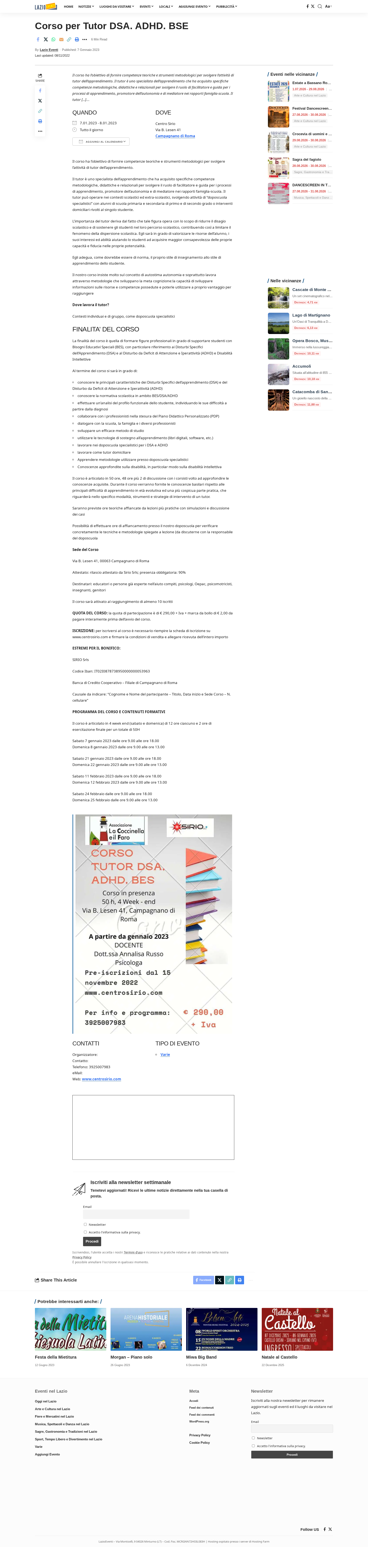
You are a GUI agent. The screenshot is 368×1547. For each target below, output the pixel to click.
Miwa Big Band (201, 1357)
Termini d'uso (133, 1252)
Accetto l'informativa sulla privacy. (115, 1232)
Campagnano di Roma (175, 135)
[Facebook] (307, 6)
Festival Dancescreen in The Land (320, 108)
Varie (165, 1054)
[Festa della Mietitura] (70, 1329)
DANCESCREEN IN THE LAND (317, 185)
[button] (320, 6)
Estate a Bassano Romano (314, 83)
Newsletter (97, 1224)
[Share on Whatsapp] (53, 39)
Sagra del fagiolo (306, 160)
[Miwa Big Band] (221, 1329)
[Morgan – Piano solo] (146, 1329)
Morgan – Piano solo (131, 1357)
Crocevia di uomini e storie (315, 134)
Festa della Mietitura (55, 1357)
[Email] (61, 39)
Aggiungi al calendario (104, 142)
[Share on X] (46, 39)
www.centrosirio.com (101, 1079)
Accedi (193, 1400)
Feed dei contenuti (201, 1407)
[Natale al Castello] (297, 1329)
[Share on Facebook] (38, 39)
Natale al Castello (279, 1357)
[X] (313, 6)
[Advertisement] (300, 243)
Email (87, 1206)
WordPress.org (199, 1421)
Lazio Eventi (49, 50)
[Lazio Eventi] (46, 6)
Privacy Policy (81, 1257)
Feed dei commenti (202, 1414)
